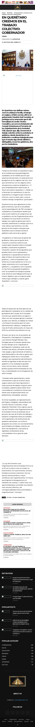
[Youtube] (27, 712)
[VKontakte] (22, 712)
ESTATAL (10, 13)
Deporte (26, 721)
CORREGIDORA (7, 545)
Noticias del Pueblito (12, 42)
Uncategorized (8, 533)
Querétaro (21, 719)
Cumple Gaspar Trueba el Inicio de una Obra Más (17, 535)
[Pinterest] (12, 46)
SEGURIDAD (6, 521)
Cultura (4, 721)
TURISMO (9, 721)
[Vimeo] (17, 712)
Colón (5, 719)
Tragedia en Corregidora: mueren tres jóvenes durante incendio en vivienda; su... (22, 631)
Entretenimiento (18, 721)
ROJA (32, 721)
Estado (28, 719)
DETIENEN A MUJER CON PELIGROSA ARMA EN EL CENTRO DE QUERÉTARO (16, 523)
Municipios (6, 508)
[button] (3, 7)
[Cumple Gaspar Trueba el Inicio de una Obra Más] (6, 599)
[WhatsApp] (16, 46)
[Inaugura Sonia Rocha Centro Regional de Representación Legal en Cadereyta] (6, 580)
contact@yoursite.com (21, 700)
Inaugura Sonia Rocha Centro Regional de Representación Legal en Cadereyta (16, 511)
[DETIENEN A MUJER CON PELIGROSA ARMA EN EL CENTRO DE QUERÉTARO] (6, 589)
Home (4, 13)
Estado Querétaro (19, 497)
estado (9, 497)
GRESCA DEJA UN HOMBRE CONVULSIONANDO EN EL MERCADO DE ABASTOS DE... (21, 622)
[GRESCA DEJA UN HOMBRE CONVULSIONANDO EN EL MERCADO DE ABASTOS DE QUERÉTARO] (6, 622)
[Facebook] (4, 46)
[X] (8, 46)
